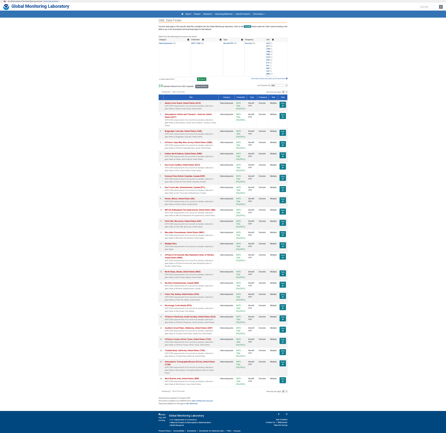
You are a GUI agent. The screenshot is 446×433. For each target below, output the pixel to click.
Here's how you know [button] (51, 1)
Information (258, 14)
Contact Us (270, 422)
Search (202, 79)
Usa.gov (237, 431)
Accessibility (178, 431)
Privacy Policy (165, 431)
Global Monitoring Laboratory (40, 6)
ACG (268, 43)
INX (267, 68)
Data (283, 103)
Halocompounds (165, 43)
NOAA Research (177, 425)
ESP (268, 60)
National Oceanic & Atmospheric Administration (190, 422)
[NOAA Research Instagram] (283, 414)
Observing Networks (223, 14)
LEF (267, 71)
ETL (268, 63)
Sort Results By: (264, 85)
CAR (268, 49)
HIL (267, 66)
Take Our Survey (280, 425)
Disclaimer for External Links (211, 431)
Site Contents (281, 420)
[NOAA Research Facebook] (275, 414)
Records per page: (273, 92)
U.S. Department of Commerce (183, 420)
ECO (268, 57)
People (197, 14)
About (187, 14)
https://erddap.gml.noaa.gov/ (202, 401)
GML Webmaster (191, 403)
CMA (268, 52)
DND (268, 54)
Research (207, 14)
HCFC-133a (195, 43)
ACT (268, 46)
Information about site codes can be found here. (268, 78)
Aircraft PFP (228, 43)
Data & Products (243, 14)
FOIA (229, 431)
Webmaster (282, 422)
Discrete (248, 43)
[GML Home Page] (182, 14)
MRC (268, 74)
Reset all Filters (201, 86)
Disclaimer (191, 431)
